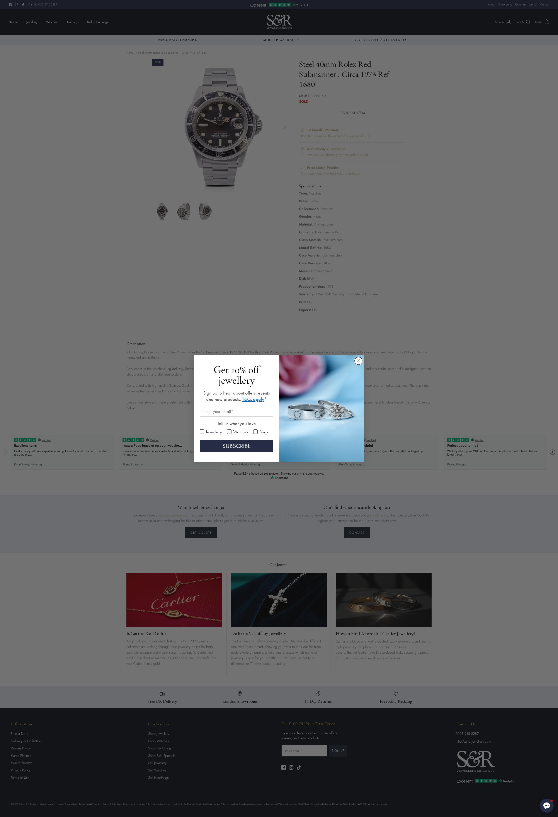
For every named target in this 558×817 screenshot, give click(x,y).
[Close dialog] (358, 361)
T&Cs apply (253, 399)
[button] (547, 806)
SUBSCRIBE (236, 446)
